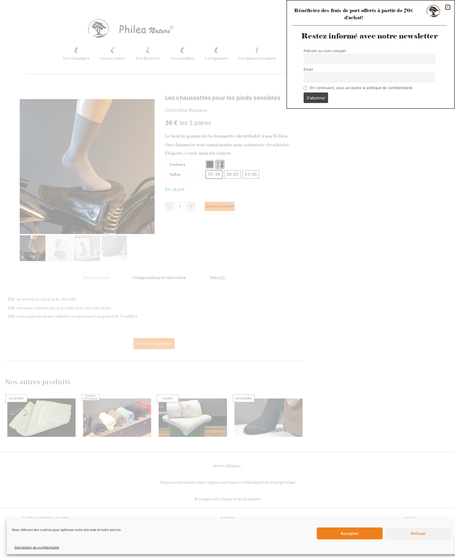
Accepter (350, 533)
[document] (227, 278)
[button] (448, 7)
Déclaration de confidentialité (36, 547)
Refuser (418, 533)
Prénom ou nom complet (325, 51)
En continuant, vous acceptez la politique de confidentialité (361, 88)
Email (308, 69)
